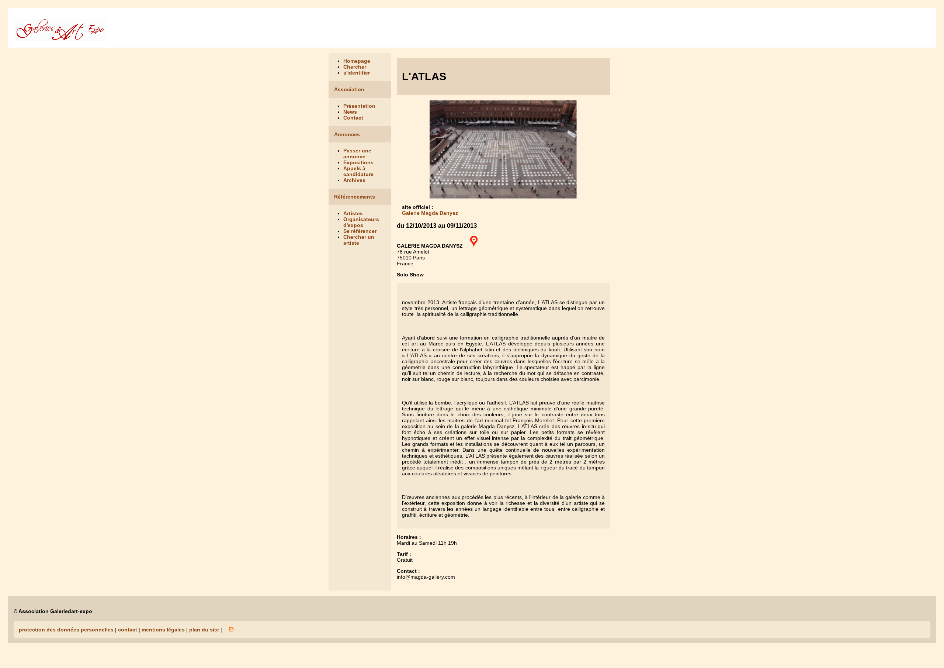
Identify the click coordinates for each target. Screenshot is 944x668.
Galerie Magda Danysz (430, 213)
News (350, 112)
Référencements (354, 197)
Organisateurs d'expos (361, 222)
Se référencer (359, 231)
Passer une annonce (357, 153)
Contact (353, 118)
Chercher (354, 67)
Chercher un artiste (358, 240)
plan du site (204, 630)
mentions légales (163, 630)
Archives (354, 180)
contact (127, 630)
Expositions (358, 162)
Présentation (359, 106)
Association (349, 89)
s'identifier (356, 73)
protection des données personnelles (66, 630)
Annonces (347, 134)
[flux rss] (231, 630)
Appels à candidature (358, 171)
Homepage (356, 61)
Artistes (353, 213)
